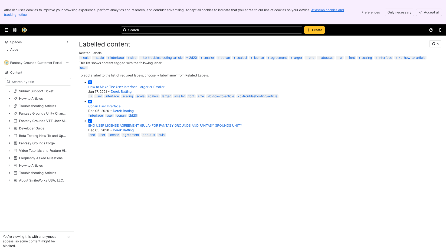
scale (100, 57)
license (258, 57)
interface (117, 57)
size (133, 57)
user (83, 67)
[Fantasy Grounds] (24, 30)
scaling (366, 57)
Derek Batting (121, 91)
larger (297, 57)
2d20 (193, 57)
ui (341, 57)
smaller (208, 57)
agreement (278, 57)
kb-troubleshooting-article (163, 57)
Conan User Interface (104, 106)
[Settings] (435, 43)
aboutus (327, 57)
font (352, 57)
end (312, 57)
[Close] (68, 237)
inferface (385, 57)
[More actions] (67, 63)
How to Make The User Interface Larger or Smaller (126, 87)
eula (86, 57)
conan (225, 57)
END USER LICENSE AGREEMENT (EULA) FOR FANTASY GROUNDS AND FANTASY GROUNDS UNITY (165, 125)
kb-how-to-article (412, 57)
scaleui (241, 57)
